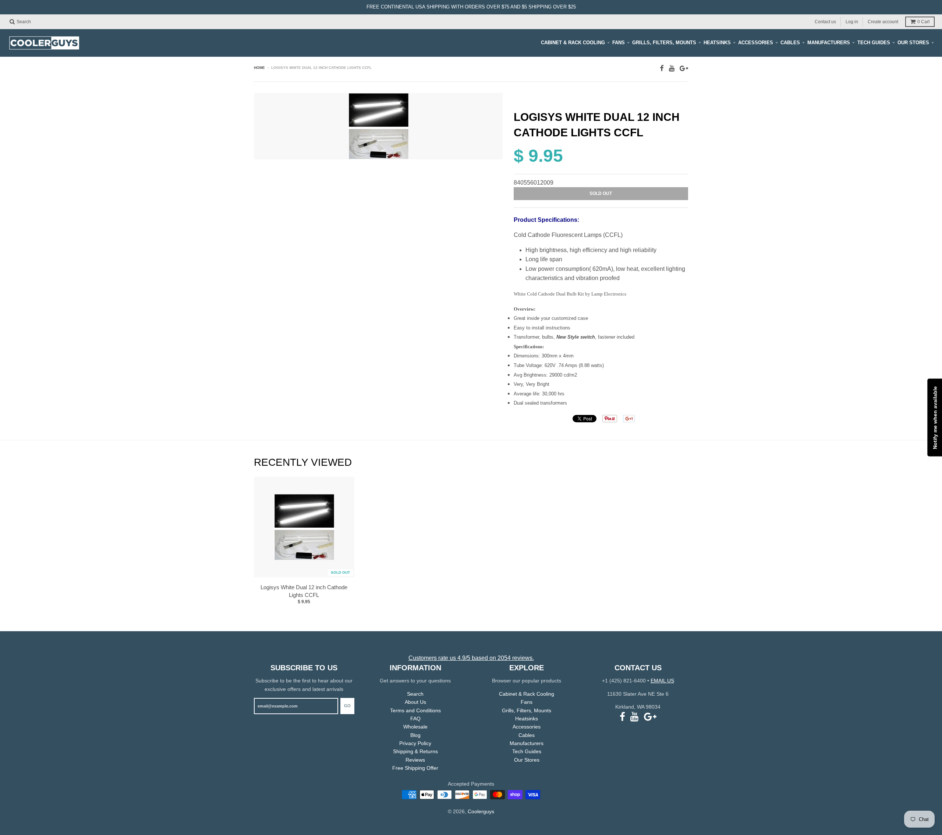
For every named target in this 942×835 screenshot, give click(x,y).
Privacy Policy (415, 743)
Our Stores (913, 42)
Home (259, 68)
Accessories (755, 42)
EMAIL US (662, 681)
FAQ (415, 719)
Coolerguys (481, 811)
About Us (415, 702)
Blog (415, 735)
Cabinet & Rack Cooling (573, 42)
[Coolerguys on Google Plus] (684, 68)
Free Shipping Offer (415, 768)
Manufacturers (828, 42)
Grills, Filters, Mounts (664, 42)
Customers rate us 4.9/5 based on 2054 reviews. (471, 658)
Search (415, 694)
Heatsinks (717, 42)
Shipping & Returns (415, 751)
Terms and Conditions (415, 710)
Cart (923, 21)
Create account (883, 21)
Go (347, 705)
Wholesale (415, 727)
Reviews (415, 760)
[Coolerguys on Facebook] (662, 68)
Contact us (825, 21)
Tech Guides (873, 42)
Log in (852, 21)
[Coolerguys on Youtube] (671, 68)
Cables (790, 42)
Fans (618, 42)
